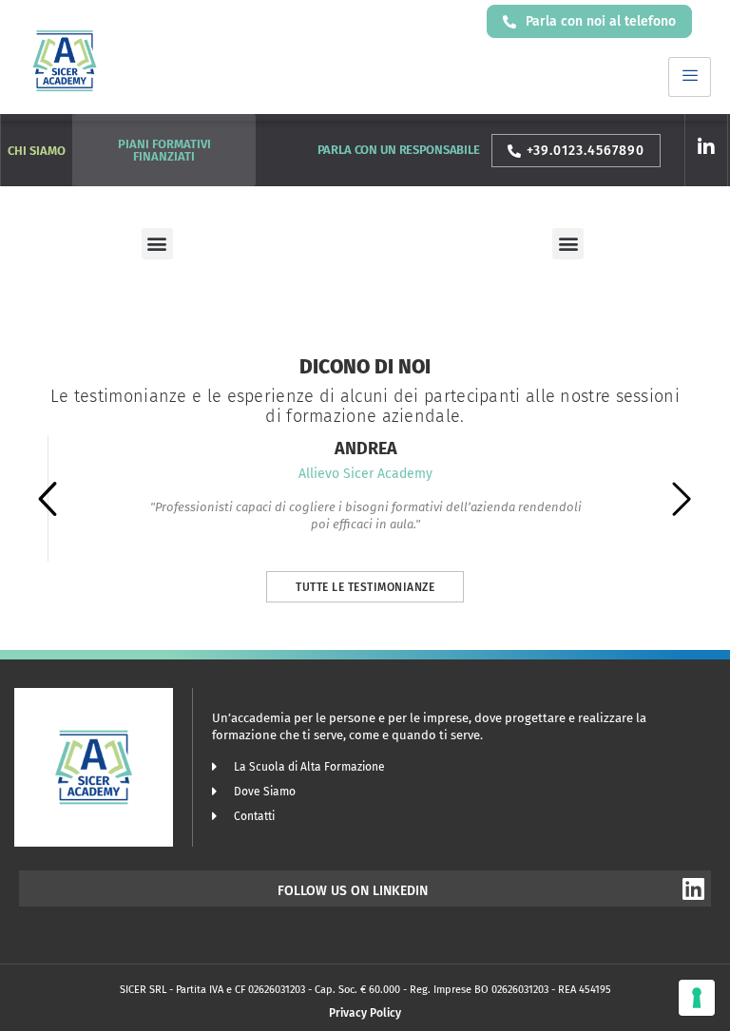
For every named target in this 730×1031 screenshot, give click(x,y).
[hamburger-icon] (689, 77)
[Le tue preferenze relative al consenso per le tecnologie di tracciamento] (697, 998)
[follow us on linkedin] (693, 888)
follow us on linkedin (353, 891)
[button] (157, 243)
